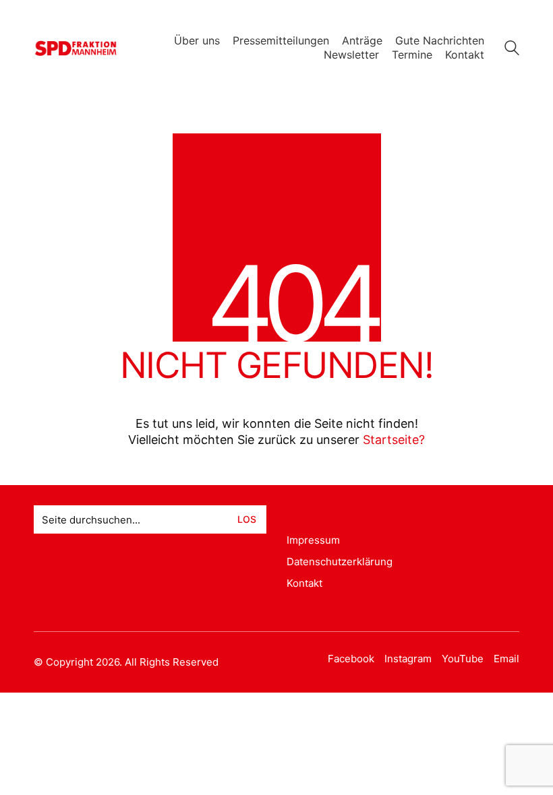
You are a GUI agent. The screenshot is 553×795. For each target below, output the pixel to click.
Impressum (313, 540)
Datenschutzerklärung (339, 561)
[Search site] (511, 49)
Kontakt (304, 583)
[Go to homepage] (76, 48)
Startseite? (394, 440)
